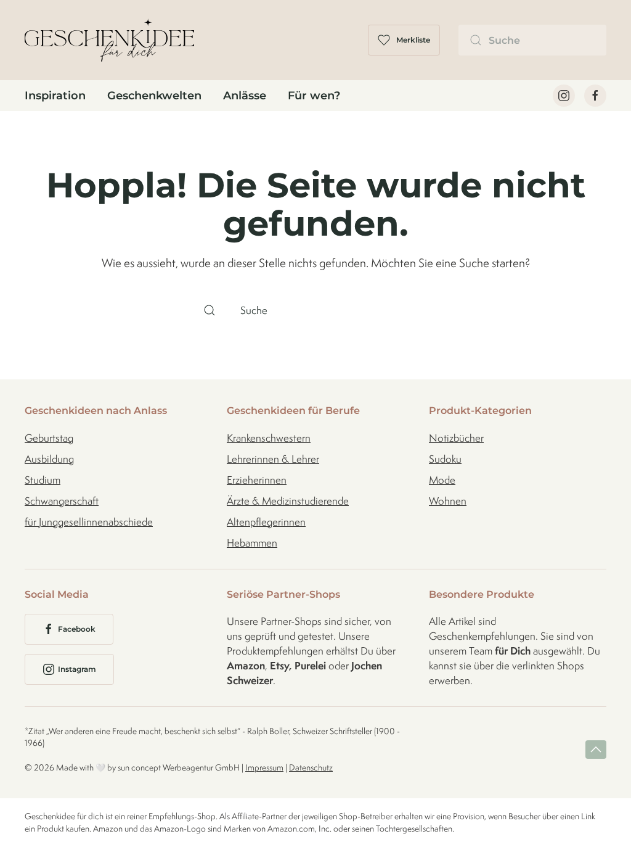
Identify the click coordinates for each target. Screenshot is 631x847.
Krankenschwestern (269, 438)
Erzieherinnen (257, 480)
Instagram (77, 669)
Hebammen (252, 543)
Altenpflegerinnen (266, 522)
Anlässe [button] (244, 95)
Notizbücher (456, 438)
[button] (595, 749)
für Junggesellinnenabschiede (89, 522)
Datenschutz (311, 767)
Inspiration (55, 95)
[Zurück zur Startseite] (109, 40)
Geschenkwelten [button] (154, 95)
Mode (442, 480)
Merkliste (413, 39)
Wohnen (447, 501)
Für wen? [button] (314, 95)
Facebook (77, 629)
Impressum (264, 767)
